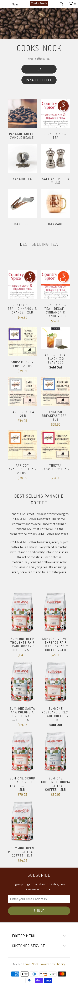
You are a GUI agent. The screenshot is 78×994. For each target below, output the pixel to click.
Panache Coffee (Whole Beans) (22, 120)
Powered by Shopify (52, 964)
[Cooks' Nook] (39, 4)
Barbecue (22, 208)
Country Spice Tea (55, 120)
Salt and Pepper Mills (55, 165)
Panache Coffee (39, 80)
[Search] (61, 3)
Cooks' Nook (30, 964)
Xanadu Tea (22, 163)
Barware (55, 208)
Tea (39, 69)
